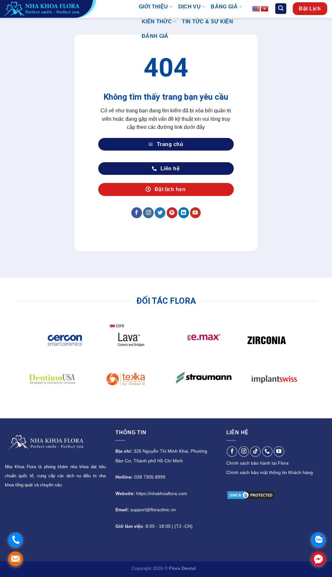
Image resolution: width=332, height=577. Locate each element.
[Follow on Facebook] (136, 212)
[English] (256, 9)
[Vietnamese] (264, 9)
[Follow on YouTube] (195, 212)
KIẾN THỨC (157, 21)
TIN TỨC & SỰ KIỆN (207, 21)
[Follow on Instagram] (148, 212)
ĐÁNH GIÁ (155, 36)
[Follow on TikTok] (255, 451)
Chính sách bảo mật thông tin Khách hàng (269, 472)
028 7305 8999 (149, 477)
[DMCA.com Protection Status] (250, 494)
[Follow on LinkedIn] (183, 212)
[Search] (280, 8)
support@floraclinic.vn (153, 509)
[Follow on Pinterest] (172, 212)
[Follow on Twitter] (160, 212)
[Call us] (267, 451)
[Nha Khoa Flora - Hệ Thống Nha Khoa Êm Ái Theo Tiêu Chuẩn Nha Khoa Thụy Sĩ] (64, 9)
